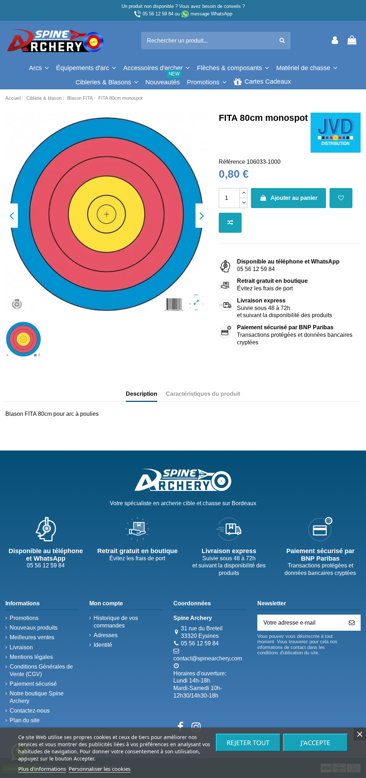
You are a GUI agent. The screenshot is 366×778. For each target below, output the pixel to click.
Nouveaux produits (34, 628)
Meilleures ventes (32, 637)
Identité (103, 645)
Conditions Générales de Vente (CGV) (41, 670)
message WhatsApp (211, 13)
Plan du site (25, 720)
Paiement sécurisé (33, 684)
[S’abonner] (351, 622)
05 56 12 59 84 (158, 13)
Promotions (24, 618)
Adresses (106, 635)
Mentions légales (31, 657)
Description (141, 394)
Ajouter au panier (294, 198)
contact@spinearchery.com (207, 658)
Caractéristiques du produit (203, 394)
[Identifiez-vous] (335, 40)
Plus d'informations (42, 768)
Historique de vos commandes (116, 622)
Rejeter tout (248, 742)
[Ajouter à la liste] (341, 198)
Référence (232, 162)
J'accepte (315, 742)
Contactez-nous (30, 711)
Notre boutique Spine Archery (37, 697)
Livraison (21, 647)
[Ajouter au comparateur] (230, 223)
